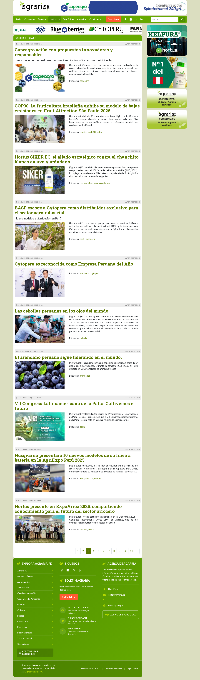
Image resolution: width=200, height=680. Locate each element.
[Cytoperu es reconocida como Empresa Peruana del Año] (40, 282)
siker (90, 183)
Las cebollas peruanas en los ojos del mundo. (62, 311)
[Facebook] (62, 570)
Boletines (42, 19)
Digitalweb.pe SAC (34, 671)
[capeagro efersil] (167, 72)
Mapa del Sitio (132, 669)
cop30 (83, 132)
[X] (74, 570)
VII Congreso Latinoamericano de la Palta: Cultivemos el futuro (75, 406)
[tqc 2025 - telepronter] (27, 29)
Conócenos (29, 19)
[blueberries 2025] (53, 29)
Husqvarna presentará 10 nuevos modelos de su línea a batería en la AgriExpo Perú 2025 (73, 457)
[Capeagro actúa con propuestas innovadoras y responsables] (40, 77)
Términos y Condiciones (90, 669)
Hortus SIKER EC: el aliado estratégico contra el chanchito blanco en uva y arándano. (77, 159)
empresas (85, 273)
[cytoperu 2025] (92, 29)
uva (96, 183)
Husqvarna (85, 478)
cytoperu (90, 239)
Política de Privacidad (113, 669)
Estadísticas (68, 19)
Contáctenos (95, 19)
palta (82, 426)
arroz (91, 529)
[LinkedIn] (80, 570)
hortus (83, 183)
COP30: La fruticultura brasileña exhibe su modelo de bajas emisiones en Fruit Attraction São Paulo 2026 (77, 108)
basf (82, 239)
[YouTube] (68, 570)
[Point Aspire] (121, 7)
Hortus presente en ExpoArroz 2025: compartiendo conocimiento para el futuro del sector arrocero (68, 508)
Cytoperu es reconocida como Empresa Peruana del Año (74, 264)
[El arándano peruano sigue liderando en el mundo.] (40, 375)
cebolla (83, 338)
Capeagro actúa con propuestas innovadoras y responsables (64, 52)
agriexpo (96, 478)
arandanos (104, 183)
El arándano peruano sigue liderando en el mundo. (68, 357)
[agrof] (167, 98)
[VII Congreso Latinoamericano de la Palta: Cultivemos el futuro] (40, 426)
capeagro (84, 81)
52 (125, 551)
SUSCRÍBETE (68, 597)
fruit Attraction (95, 132)
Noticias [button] (54, 19)
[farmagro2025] (137, 29)
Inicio (19, 19)
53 (131, 551)
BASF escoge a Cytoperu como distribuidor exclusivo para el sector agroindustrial (76, 210)
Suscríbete (113, 19)
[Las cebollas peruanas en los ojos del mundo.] (40, 329)
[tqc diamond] (167, 40)
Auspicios (81, 19)
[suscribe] (167, 118)
